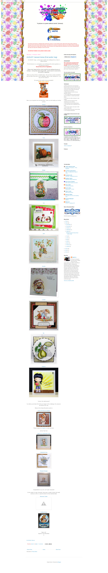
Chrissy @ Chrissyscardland (44, 410)
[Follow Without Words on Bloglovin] (70, 57)
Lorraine (43, 299)
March (67, 243)
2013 (66, 250)
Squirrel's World (68, 194)
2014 (66, 248)
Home (44, 549)
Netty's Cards (68, 191)
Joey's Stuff (67, 184)
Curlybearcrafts (68, 175)
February (68, 244)
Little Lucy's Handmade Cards (43, 433)
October (68, 227)
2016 (66, 221)
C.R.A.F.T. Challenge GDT (70, 203)
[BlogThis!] (47, 544)
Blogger (59, 562)
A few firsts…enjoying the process (71, 176)
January (68, 246)
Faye (44, 137)
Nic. (44, 333)
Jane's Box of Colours (70, 181)
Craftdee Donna (43, 512)
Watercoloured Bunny (69, 192)
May (67, 239)
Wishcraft (67, 201)
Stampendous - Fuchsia (69, 189)
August (67, 231)
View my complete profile (69, 280)
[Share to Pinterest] (51, 544)
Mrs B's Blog (68, 188)
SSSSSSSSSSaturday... (69, 185)
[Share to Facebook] (49, 544)
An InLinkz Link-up (31, 540)
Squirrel (43, 104)
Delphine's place (68, 178)
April (67, 241)
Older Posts (58, 549)
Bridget (43, 170)
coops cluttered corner (70, 166)
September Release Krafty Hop (71, 179)
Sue (44, 203)
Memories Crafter (43, 496)
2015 (66, 223)
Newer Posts (29, 549)
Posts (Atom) (34, 551)
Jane (44, 233)
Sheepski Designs (44, 471)
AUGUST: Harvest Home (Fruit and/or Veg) (42, 57)
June (67, 237)
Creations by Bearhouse (70, 170)
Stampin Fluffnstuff (69, 198)
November (68, 226)
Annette (43, 266)
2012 (66, 252)
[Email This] (45, 544)
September (68, 229)
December (68, 224)
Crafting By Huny (43, 452)
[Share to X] (48, 544)
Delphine (44, 366)
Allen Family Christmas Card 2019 (71, 182)
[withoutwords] (72, 135)
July (67, 236)
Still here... (67, 199)
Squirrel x (74, 257)
